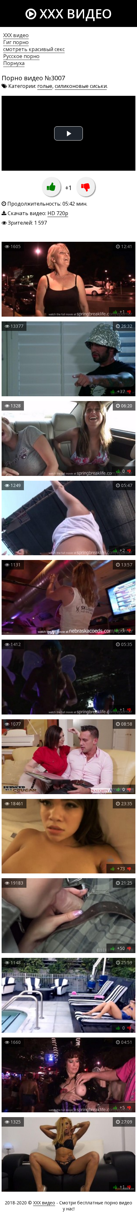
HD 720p (57, 213)
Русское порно (21, 56)
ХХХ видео (16, 35)
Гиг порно (16, 42)
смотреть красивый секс (34, 49)
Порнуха (14, 63)
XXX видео (74, 13)
